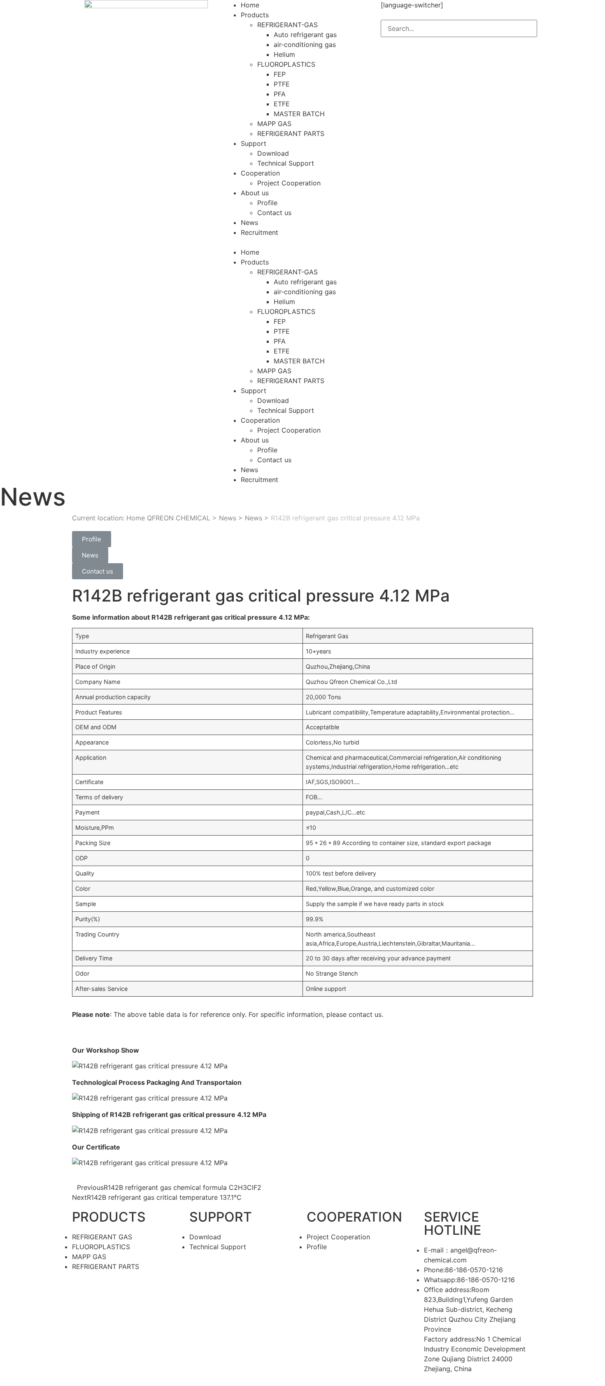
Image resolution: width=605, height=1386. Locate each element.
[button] (302, 242)
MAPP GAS (274, 123)
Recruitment (259, 232)
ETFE (282, 104)
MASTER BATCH (299, 114)
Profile (267, 203)
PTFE (282, 84)
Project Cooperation (289, 183)
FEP (280, 74)
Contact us (274, 212)
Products (255, 15)
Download (273, 153)
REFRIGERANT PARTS (290, 133)
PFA (280, 94)
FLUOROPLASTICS (286, 64)
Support (253, 143)
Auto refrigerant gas (305, 34)
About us (255, 193)
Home (250, 5)
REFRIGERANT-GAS (287, 25)
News (249, 222)
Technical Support (285, 163)
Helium (284, 54)
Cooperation (260, 173)
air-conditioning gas (305, 44)
